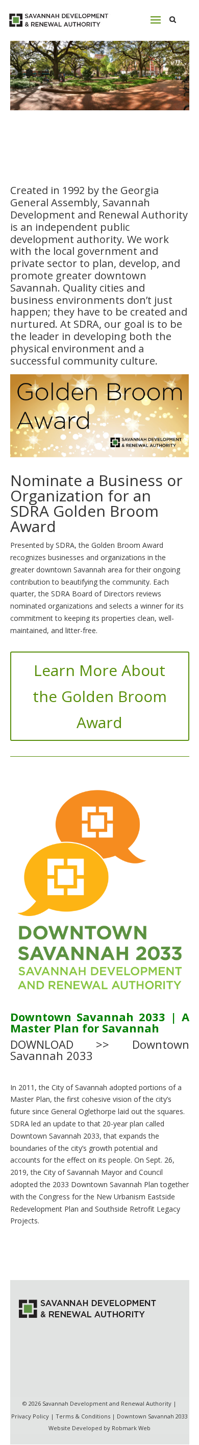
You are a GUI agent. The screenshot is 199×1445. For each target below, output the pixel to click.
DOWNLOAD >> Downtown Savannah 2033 (99, 1050)
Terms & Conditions (83, 1416)
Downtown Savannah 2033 (152, 1416)
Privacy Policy (30, 1416)
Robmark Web (131, 1428)
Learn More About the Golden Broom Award (100, 696)
